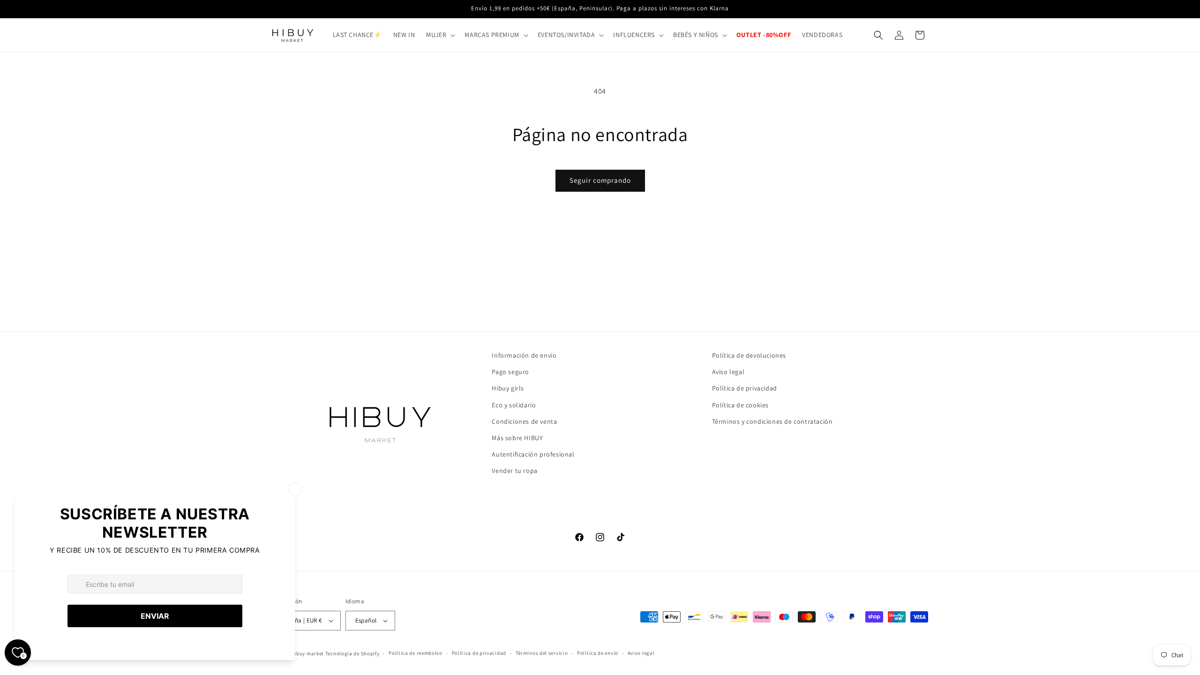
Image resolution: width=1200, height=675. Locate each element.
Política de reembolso (415, 653)
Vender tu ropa (514, 470)
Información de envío (524, 355)
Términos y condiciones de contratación (772, 421)
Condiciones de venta (524, 421)
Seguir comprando (600, 180)
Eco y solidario (514, 405)
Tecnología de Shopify (352, 653)
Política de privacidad (744, 388)
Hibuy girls (508, 388)
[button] (439, 35)
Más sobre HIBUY (517, 438)
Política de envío (597, 653)
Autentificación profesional (533, 454)
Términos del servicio (542, 653)
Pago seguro (510, 372)
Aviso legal (728, 372)
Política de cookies (740, 405)
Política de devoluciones (749, 355)
